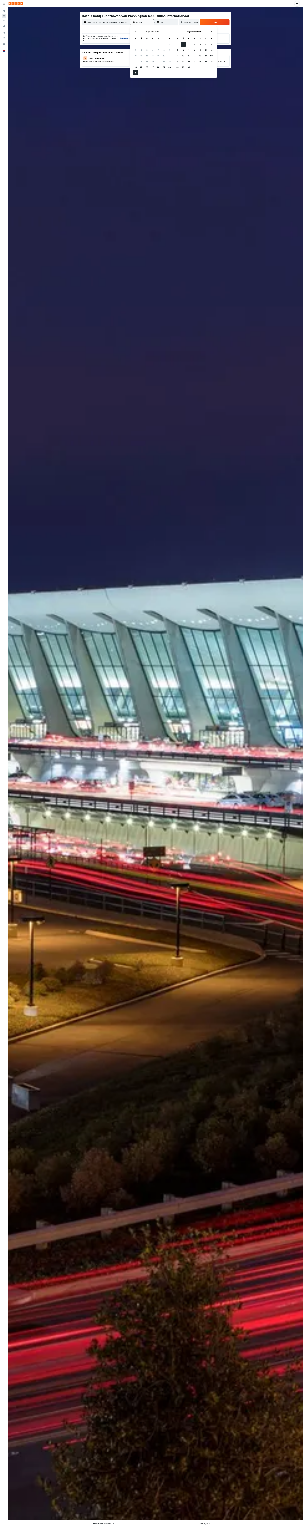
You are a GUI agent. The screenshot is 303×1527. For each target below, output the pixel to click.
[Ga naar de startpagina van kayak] (16, 3)
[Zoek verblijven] (4, 15)
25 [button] (141, 67)
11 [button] (141, 56)
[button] (4, 3)
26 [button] (147, 67)
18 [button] (141, 61)
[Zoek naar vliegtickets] (4, 11)
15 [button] (164, 56)
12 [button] (147, 56)
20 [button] (152, 61)
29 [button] (164, 67)
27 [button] (153, 67)
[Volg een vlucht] (4, 37)
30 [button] (169, 67)
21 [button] (158, 61)
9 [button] (169, 50)
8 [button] (164, 50)
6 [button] (152, 50)
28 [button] (158, 67)
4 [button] (141, 50)
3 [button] (135, 50)
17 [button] (135, 61)
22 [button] (164, 61)
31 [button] (135, 73)
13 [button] (153, 56)
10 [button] (136, 56)
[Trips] (4, 44)
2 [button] (169, 44)
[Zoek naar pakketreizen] (4, 25)
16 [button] (170, 56)
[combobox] (108, 22)
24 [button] (135, 67)
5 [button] (146, 50)
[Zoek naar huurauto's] (4, 20)
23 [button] (170, 61)
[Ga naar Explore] (4, 32)
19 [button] (147, 61)
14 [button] (158, 56)
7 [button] (158, 50)
